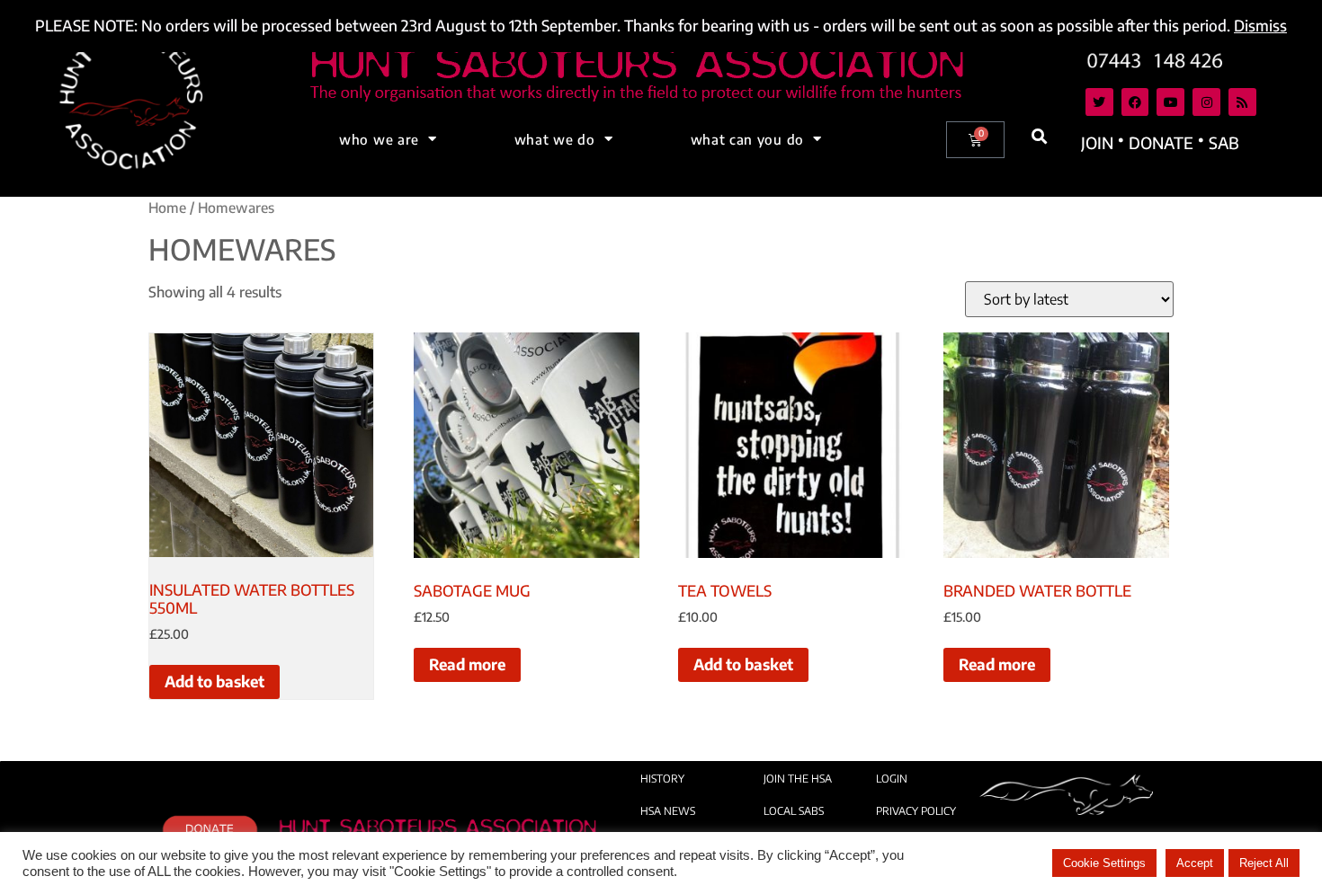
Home (167, 207)
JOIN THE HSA (798, 778)
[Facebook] (1135, 102)
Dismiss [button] (1260, 25)
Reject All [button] (1264, 863)
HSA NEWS (667, 811)
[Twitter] (1099, 102)
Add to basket (214, 681)
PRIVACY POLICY (916, 811)
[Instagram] (1206, 102)
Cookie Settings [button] (1104, 863)
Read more (467, 664)
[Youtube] (1170, 102)
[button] (1040, 137)
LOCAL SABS (794, 811)
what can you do (748, 139)
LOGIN (891, 778)
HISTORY (662, 778)
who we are (379, 139)
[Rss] (1242, 102)
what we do (554, 139)
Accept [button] (1194, 863)
